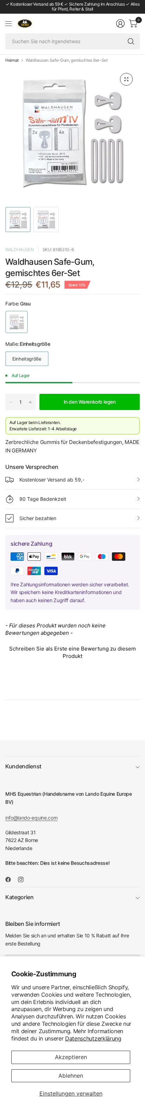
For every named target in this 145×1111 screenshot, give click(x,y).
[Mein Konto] (120, 23)
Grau (16, 321)
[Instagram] (23, 879)
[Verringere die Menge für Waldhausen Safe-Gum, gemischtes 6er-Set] (11, 402)
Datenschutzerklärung (93, 1038)
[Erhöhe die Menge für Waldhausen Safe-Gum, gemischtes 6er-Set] (30, 402)
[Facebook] (11, 879)
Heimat (12, 60)
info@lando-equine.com (31, 818)
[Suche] (131, 41)
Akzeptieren (71, 1056)
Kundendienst (23, 766)
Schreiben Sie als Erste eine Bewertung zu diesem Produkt (72, 652)
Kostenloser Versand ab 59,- (51, 480)
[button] (72, 651)
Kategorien (19, 897)
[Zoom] (126, 79)
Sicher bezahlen (37, 518)
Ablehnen (70, 1075)
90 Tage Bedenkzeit (42, 499)
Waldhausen (19, 249)
